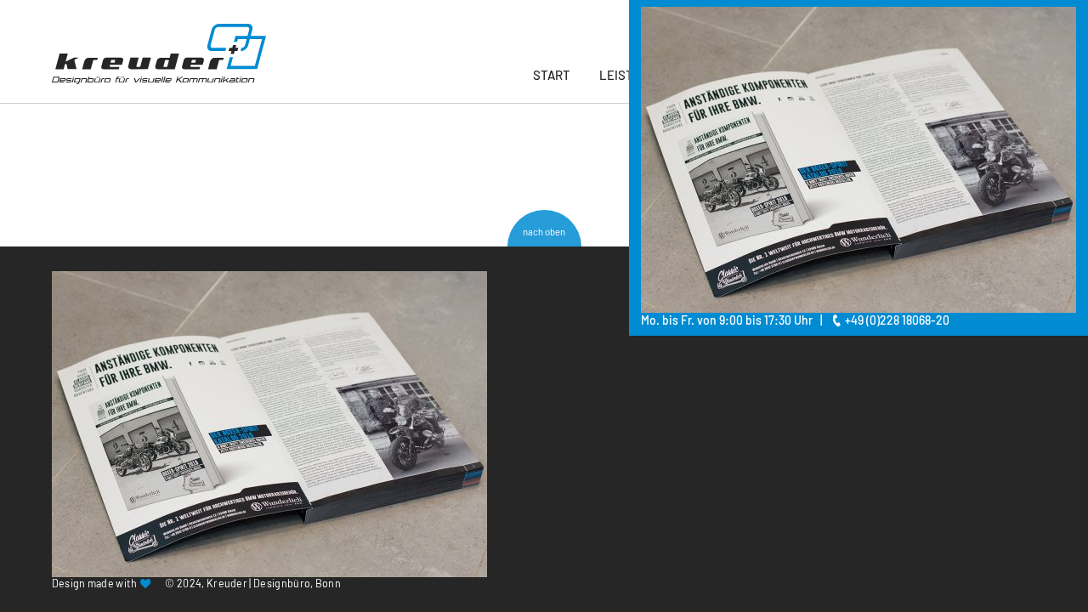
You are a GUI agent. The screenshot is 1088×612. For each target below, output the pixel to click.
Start (551, 74)
